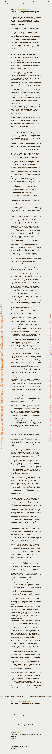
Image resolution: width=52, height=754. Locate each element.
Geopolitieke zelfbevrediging (18, 715)
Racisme (28, 722)
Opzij (12, 701)
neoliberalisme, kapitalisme (13, 5)
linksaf (21, 5)
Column (14, 701)
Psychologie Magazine (15, 744)
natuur (38, 3)
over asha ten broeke (43, 1)
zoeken (9, 2)
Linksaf (25, 722)
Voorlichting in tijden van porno (19, 746)
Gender (21, 9)
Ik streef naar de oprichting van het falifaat (22, 725)
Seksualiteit (26, 9)
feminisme (9, 3)
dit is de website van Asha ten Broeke (15, 1)
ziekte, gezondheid (25, 3)
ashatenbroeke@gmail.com (31, 1)
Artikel (21, 744)
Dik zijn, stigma (20, 701)
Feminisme (16, 9)
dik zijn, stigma (33, 3)
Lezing (12, 9)
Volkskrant (13, 712)
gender (14, 3)
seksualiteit (18, 3)
